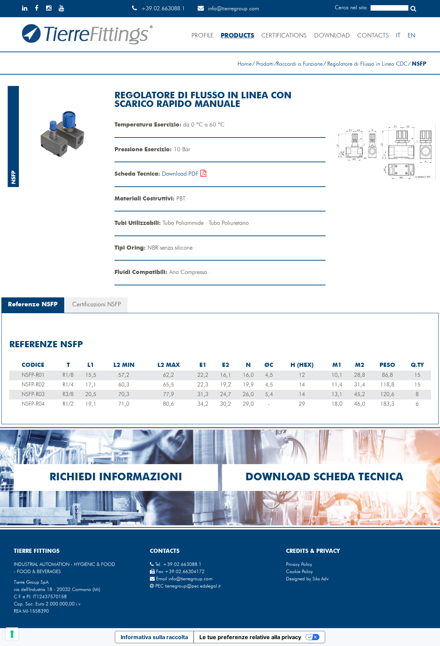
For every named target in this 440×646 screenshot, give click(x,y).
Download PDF (181, 174)
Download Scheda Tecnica (324, 477)
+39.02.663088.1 (163, 9)
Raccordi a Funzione (299, 64)
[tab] (32, 305)
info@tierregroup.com (233, 9)
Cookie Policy (299, 571)
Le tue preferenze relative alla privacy (250, 637)
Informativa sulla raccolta (154, 637)
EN (411, 36)
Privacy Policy (299, 564)
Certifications (284, 36)
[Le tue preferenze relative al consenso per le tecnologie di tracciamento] (12, 633)
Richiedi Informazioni (116, 477)
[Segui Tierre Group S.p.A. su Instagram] (51, 9)
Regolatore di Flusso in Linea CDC (367, 64)
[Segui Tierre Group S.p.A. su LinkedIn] (27, 9)
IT (398, 36)
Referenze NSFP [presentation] (32, 305)
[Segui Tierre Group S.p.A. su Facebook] (39, 9)
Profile (202, 36)
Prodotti (265, 64)
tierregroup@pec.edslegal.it (192, 586)
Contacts (373, 36)
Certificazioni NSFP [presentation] (96, 305)
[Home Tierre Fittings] (87, 50)
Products (237, 36)
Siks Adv (320, 579)
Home (245, 64)
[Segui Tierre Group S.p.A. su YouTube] (64, 9)
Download (332, 36)
